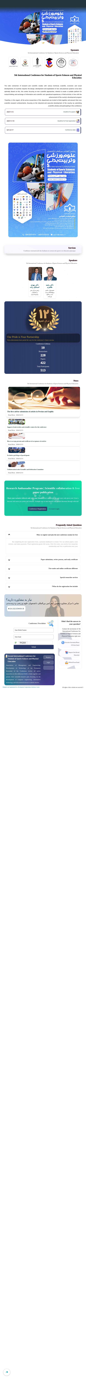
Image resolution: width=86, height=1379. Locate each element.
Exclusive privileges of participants (18, 455)
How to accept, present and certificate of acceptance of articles (26, 441)
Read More (11, 415)
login (48, 662)
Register (48, 657)
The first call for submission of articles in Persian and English (30, 412)
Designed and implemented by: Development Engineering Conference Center (21, 687)
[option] (67, 62)
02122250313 (16, 608)
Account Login (54, 509)
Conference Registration (37, 509)
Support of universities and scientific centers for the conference (26, 427)
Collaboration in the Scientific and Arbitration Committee (25, 469)
